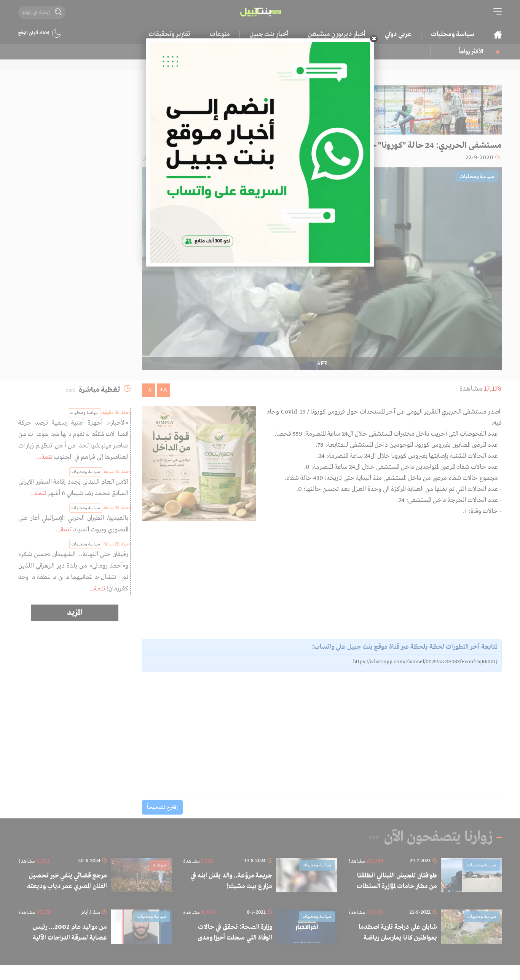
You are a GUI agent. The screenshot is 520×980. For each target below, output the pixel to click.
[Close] (374, 38)
